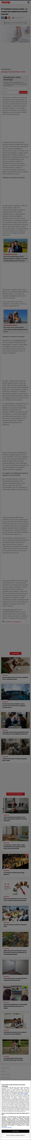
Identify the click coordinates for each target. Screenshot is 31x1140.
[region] (15, 1110)
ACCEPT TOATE (15, 1131)
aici (2, 1105)
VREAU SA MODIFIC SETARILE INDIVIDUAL (15, 1135)
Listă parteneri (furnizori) (7, 1127)
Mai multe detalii (24, 1093)
